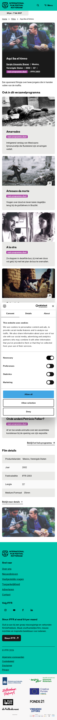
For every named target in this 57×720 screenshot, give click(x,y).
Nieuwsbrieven (10, 574)
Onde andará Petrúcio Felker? (25, 418)
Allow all (29, 394)
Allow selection (28, 403)
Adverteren (8, 589)
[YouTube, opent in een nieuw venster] (14, 610)
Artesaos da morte (17, 191)
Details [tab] (28, 313)
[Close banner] (53, 306)
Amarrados (13, 131)
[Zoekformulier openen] (38, 5)
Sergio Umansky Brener (17, 64)
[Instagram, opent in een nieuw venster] (5, 610)
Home (4, 19)
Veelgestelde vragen (13, 579)
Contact (6, 594)
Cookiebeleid (8, 661)
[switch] (50, 366)
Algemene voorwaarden (13, 657)
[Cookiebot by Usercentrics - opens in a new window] (36, 306)
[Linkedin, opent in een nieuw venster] (31, 610)
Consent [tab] (10, 313)
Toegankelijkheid (11, 584)
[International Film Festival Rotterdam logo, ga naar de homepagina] (13, 5)
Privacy (5, 670)
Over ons (6, 568)
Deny (28, 411)
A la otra (11, 247)
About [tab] (47, 313)
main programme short (17, 72)
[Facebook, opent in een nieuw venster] (23, 610)
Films (13, 19)
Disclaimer (7, 665)
